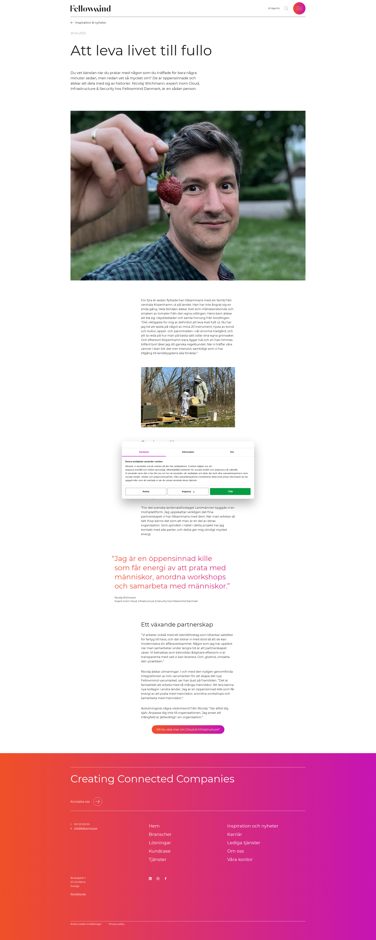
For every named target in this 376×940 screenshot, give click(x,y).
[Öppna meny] (299, 8)
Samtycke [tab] (144, 452)
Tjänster (157, 859)
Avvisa (145, 491)
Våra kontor (240, 859)
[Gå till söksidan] (286, 8)
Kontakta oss (78, 894)
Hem (154, 826)
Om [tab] (232, 452)
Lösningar (160, 842)
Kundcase (160, 851)
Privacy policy (117, 924)
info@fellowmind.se (85, 828)
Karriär (234, 834)
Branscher (160, 834)
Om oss (235, 851)
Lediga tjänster (243, 842)
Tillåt (230, 491)
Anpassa (186, 491)
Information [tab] (188, 452)
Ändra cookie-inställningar (85, 924)
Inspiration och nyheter (252, 826)
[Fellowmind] (91, 8)
